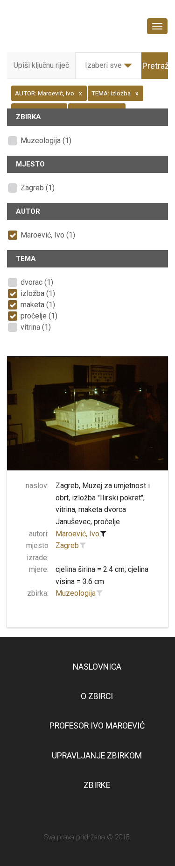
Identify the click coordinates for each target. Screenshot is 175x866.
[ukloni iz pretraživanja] (103, 534)
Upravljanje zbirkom (97, 755)
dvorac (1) (37, 282)
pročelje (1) (39, 315)
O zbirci (97, 696)
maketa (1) (38, 304)
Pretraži (156, 66)
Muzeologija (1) (46, 140)
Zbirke (97, 785)
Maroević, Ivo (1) (48, 235)
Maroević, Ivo (77, 533)
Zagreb (67, 545)
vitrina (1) (36, 327)
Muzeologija (76, 593)
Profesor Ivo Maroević (97, 725)
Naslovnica (97, 666)
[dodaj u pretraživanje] (83, 546)
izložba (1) (38, 293)
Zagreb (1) (38, 187)
